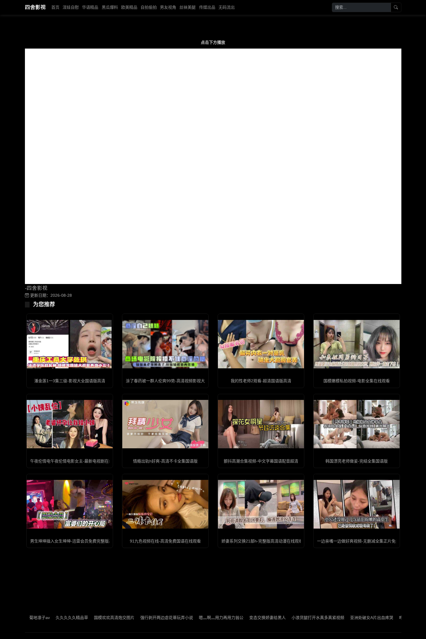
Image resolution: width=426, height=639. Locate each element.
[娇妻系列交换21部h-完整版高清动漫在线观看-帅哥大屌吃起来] (261, 504)
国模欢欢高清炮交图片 (95, 617)
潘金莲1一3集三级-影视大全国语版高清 (69, 380)
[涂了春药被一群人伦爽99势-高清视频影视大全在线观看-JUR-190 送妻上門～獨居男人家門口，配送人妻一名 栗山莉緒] (165, 344)
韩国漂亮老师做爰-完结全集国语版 (356, 461)
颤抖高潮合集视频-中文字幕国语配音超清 (261, 461)
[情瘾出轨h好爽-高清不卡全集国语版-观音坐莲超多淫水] (165, 424)
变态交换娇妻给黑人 (248, 617)
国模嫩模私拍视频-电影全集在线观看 (356, 380)
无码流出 (227, 7)
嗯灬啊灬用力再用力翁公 (202, 617)
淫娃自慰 (71, 7)
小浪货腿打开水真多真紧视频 (298, 617)
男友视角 (168, 7)
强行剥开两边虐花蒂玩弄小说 (147, 617)
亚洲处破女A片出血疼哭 (352, 617)
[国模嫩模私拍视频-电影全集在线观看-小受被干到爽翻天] (357, 344)
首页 (55, 7)
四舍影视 (35, 7)
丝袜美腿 (187, 7)
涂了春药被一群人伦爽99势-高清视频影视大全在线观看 (175, 380)
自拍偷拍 (149, 7)
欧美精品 (129, 7)
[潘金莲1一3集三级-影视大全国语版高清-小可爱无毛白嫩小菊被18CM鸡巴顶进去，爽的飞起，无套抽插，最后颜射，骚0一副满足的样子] (70, 344)
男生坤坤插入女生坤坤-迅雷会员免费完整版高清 (73, 541)
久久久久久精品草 (53, 617)
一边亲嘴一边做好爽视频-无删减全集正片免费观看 (362, 541)
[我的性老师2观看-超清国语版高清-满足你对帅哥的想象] (261, 344)
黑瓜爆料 (110, 7)
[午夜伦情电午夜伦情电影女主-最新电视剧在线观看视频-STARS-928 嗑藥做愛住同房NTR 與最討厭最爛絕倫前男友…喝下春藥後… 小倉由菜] (70, 424)
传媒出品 (207, 7)
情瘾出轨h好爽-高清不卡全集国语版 (165, 461)
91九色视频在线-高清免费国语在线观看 (165, 541)
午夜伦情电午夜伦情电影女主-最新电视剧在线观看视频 (79, 461)
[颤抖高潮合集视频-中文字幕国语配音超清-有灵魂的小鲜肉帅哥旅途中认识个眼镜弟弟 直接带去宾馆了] (261, 424)
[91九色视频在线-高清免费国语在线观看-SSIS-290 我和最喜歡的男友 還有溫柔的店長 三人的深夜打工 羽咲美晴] (165, 504)
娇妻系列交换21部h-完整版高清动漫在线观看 (262, 541)
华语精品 (90, 7)
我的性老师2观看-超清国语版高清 (261, 380)
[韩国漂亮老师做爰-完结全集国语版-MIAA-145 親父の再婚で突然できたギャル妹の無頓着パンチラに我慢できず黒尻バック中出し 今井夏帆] (357, 424)
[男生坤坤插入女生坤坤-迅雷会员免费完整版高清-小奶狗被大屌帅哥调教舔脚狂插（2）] (70, 504)
